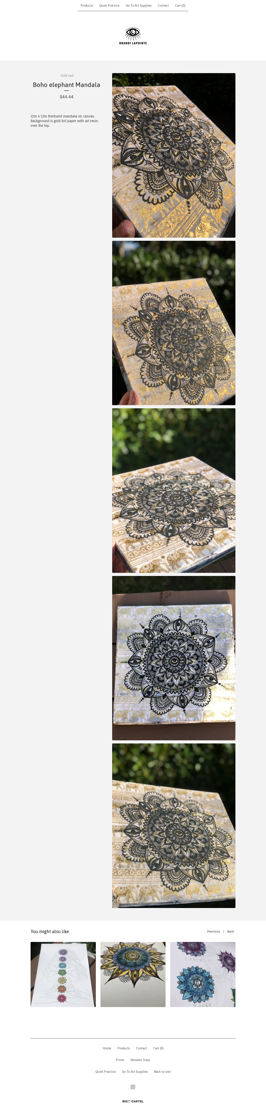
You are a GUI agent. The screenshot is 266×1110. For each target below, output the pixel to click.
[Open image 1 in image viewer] (173, 155)
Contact (163, 5)
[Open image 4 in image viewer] (173, 658)
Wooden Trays (140, 1060)
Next (230, 931)
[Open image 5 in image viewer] (173, 825)
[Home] (133, 36)
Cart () (180, 5)
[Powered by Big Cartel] (133, 1101)
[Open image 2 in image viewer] (173, 323)
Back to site (162, 1071)
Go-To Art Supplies (139, 5)
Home (107, 1048)
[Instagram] (133, 1087)
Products (87, 5)
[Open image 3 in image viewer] (173, 490)
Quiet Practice (109, 5)
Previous (213, 931)
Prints (120, 1060)
